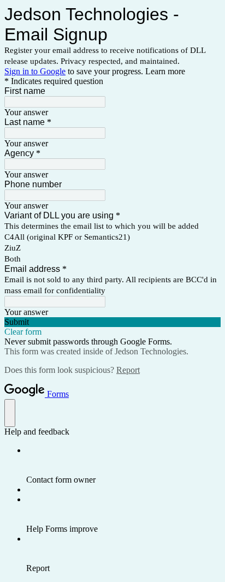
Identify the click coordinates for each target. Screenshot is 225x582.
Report (128, 370)
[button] (112, 322)
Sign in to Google (35, 71)
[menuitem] (123, 465)
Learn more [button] (165, 71)
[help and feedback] (9, 413)
